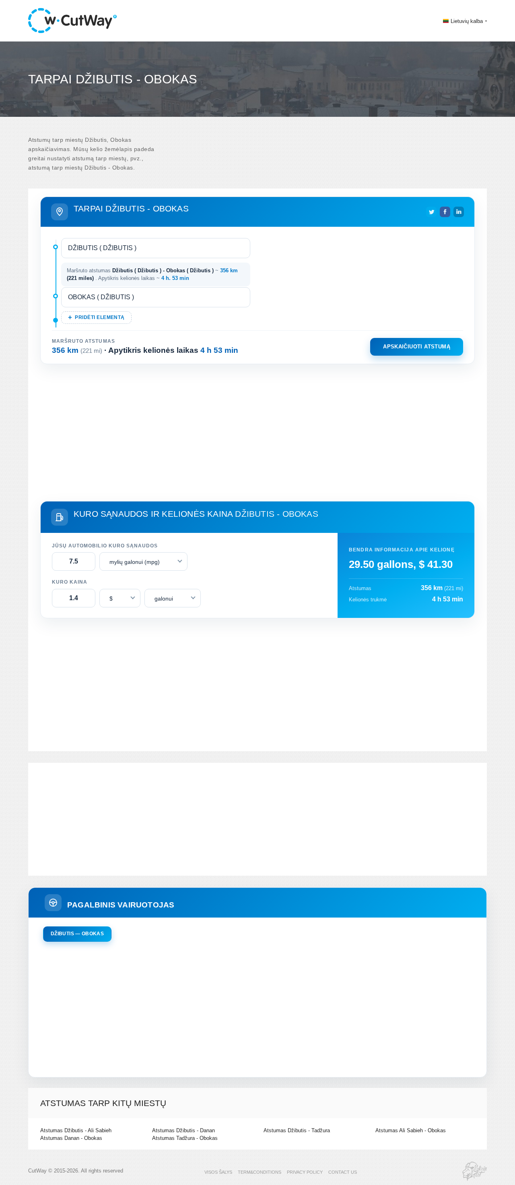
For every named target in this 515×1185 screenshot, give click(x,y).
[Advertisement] (257, 431)
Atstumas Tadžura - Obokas (185, 1138)
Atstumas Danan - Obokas (71, 1138)
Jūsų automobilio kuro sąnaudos (105, 545)
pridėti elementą (99, 317)
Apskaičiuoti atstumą (416, 347)
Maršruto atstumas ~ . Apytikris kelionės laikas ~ (152, 274)
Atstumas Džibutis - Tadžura (297, 1130)
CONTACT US (342, 1172)
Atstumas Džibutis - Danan (183, 1130)
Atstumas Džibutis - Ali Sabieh (75, 1130)
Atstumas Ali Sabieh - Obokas (410, 1130)
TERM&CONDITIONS (259, 1172)
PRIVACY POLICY (305, 1172)
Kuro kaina (69, 582)
